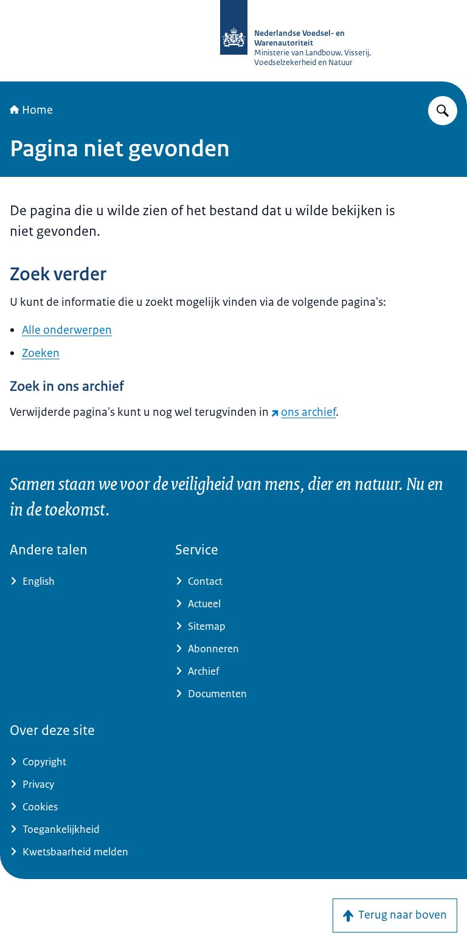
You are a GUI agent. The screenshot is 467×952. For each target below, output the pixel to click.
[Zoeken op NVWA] (442, 110)
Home (37, 110)
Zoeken (41, 353)
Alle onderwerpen (67, 330)
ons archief (308, 412)
